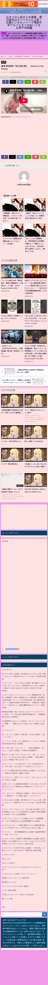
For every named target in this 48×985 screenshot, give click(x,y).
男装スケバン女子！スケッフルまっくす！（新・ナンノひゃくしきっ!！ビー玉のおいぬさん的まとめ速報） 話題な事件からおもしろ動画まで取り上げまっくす (24, 757)
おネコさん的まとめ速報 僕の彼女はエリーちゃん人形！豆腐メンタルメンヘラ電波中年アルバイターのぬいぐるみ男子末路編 (24, 676)
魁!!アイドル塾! (7, 898)
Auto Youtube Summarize (21, 117)
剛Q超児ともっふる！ (9, 882)
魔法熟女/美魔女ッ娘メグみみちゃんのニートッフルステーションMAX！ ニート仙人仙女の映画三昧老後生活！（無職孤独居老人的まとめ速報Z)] (23, 714)
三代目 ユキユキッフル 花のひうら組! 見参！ (18, 894)
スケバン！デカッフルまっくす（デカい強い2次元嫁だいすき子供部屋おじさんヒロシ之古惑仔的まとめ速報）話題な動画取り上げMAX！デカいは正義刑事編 (24, 811)
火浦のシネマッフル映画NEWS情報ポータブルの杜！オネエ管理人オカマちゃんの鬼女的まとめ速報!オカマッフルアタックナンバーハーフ (24, 786)
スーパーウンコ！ (8, 730)
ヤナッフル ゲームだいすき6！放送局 (15, 886)
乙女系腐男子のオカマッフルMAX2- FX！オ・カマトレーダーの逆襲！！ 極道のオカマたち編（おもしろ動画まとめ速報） (23, 723)
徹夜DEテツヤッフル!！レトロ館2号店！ (16, 878)
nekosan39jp (24, 184)
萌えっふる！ (6, 859)
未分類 (3, 62)
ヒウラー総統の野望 (9, 890)
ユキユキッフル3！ (8, 854)
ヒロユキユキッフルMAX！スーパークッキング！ (19, 874)
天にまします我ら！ (9, 863)
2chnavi (5, 541)
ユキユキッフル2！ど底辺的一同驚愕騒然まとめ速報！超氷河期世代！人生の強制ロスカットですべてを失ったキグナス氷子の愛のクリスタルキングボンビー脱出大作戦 (24, 841)
